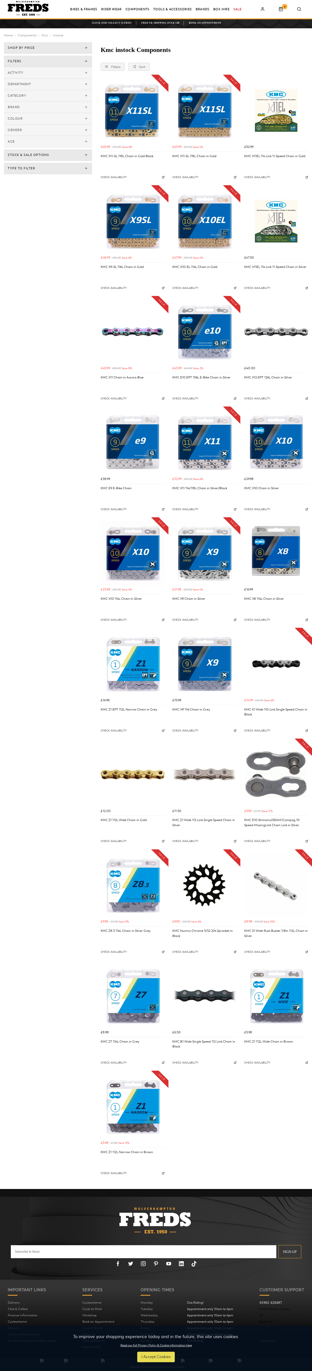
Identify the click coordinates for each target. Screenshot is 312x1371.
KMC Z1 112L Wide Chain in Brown (268, 1042)
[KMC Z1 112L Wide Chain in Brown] (276, 996)
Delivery (14, 1303)
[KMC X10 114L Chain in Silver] (133, 553)
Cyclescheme (17, 1322)
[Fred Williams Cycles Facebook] (118, 1263)
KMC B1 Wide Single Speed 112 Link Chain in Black (203, 1044)
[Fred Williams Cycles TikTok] (194, 1263)
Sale (238, 9)
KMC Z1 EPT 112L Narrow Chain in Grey (129, 709)
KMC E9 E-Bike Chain (116, 488)
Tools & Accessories (172, 9)
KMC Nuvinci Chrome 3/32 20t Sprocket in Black (202, 933)
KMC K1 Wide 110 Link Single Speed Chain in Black (275, 712)
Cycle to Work (92, 1309)
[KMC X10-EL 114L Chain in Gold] (204, 221)
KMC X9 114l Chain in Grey (191, 709)
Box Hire (221, 9)
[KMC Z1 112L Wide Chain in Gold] (133, 774)
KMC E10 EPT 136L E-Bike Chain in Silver (201, 377)
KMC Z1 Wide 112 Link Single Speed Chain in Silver (203, 822)
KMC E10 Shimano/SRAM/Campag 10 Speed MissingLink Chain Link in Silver (272, 822)
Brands (202, 9)
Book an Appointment (98, 1322)
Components (137, 9)
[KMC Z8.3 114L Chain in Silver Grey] (133, 885)
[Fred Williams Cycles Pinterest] (156, 1263)
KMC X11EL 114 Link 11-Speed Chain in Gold (274, 156)
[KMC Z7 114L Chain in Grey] (133, 996)
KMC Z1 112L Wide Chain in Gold (124, 820)
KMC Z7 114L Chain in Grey (120, 1042)
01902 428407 (271, 1302)
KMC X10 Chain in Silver (261, 488)
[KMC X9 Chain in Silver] (204, 553)
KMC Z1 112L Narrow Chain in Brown (127, 1152)
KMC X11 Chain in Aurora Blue (122, 377)
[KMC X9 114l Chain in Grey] (204, 664)
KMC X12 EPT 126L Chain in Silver (268, 377)
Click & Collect (18, 1309)
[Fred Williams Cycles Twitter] (130, 1263)
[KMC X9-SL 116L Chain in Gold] (133, 221)
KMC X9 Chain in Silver (188, 599)
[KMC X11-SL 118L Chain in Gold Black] (133, 110)
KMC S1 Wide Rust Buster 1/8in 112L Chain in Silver (276, 933)
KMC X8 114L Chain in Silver (264, 599)
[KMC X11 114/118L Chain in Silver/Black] (204, 442)
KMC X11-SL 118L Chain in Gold (194, 156)
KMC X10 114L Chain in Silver (121, 599)
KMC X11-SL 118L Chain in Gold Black (127, 156)
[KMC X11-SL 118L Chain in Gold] (204, 110)
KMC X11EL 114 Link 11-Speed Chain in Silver (275, 267)
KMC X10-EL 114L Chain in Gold (194, 267)
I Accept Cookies (156, 1356)
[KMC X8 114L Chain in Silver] (276, 553)
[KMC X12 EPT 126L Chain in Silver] (276, 332)
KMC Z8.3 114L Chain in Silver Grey (126, 931)
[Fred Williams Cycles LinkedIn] (181, 1263)
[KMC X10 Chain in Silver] (276, 442)
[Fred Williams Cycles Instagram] (143, 1263)
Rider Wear (111, 9)
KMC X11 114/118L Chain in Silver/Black (199, 488)
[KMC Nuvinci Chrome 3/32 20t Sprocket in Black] (204, 885)
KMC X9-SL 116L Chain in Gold (122, 267)
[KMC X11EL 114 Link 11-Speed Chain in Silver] (276, 221)
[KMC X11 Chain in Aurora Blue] (133, 332)
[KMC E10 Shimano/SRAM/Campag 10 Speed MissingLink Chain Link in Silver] (276, 774)
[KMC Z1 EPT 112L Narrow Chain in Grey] (133, 664)
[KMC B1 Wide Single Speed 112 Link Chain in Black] (204, 996)
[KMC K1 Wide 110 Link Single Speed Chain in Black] (276, 664)
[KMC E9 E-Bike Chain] (133, 442)
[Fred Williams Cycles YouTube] (168, 1263)
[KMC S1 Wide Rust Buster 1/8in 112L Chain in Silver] (276, 885)
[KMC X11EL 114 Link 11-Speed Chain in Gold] (276, 110)
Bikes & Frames (83, 9)
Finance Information (23, 1315)
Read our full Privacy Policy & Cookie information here (156, 1345)
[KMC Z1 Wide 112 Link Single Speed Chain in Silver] (204, 774)
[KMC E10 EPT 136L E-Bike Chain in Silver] (204, 332)
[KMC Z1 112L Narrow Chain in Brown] (133, 1106)
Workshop (89, 1315)
